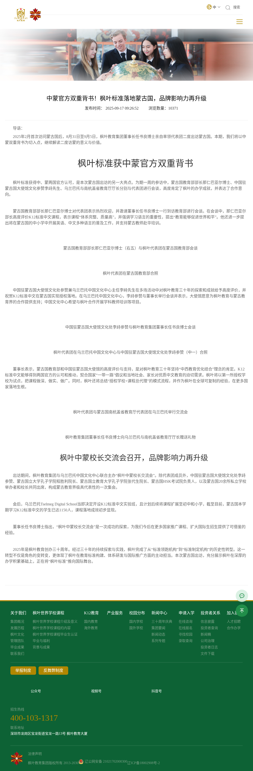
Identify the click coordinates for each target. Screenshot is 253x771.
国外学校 (136, 628)
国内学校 (136, 621)
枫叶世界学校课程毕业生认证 (55, 634)
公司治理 (207, 641)
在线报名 (185, 628)
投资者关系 (210, 613)
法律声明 (35, 754)
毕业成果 (17, 647)
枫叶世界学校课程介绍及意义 (55, 621)
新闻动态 (158, 634)
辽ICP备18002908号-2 (143, 763)
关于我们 (18, 613)
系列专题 (158, 641)
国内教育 (91, 621)
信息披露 (207, 621)
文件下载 (207, 653)
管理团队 (17, 641)
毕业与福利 (41, 641)
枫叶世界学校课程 (48, 613)
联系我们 (17, 653)
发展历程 (17, 628)
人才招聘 (234, 621)
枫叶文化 (17, 634)
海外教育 (91, 628)
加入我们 (235, 613)
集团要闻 (158, 628)
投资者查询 (209, 628)
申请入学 (186, 613)
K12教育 (91, 613)
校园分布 (137, 613)
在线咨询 (185, 621)
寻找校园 (185, 634)
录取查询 (185, 641)
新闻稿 (206, 634)
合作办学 (234, 628)
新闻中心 (159, 613)
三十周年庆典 (161, 621)
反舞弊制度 (53, 670)
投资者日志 (209, 647)
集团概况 (17, 621)
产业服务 (115, 613)
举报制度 (23, 670)
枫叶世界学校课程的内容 (52, 628)
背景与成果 (41, 647)
